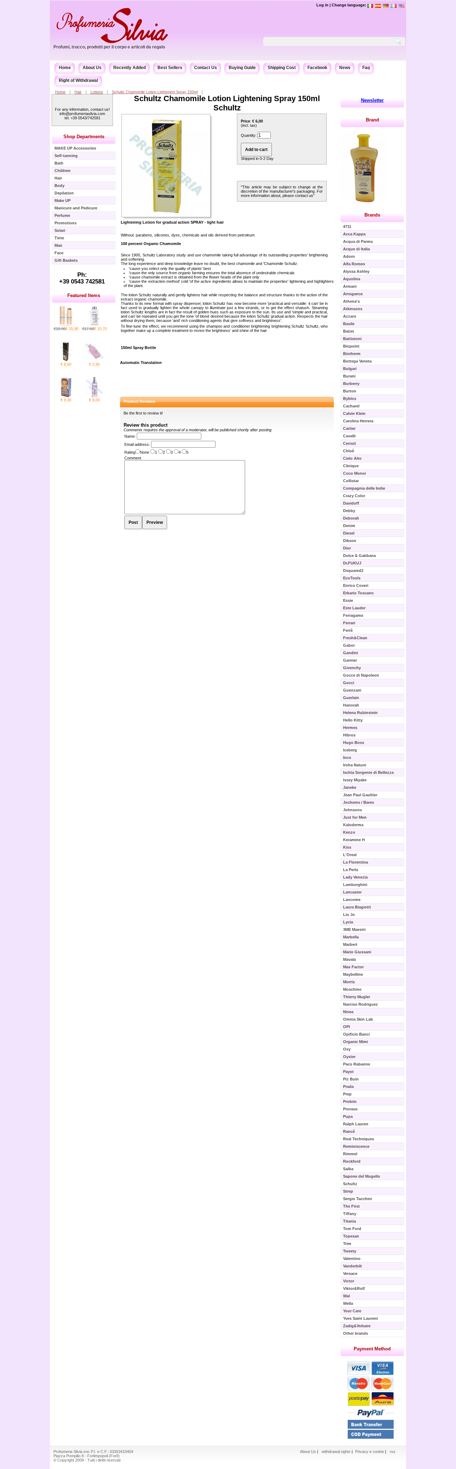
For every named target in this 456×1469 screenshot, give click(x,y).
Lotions (96, 92)
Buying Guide (242, 67)
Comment (132, 458)
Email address (136, 444)
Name (129, 436)
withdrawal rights (336, 1451)
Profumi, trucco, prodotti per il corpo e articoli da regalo (109, 47)
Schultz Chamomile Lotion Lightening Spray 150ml (155, 92)
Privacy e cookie (370, 1451)
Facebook (317, 67)
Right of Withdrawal (78, 80)
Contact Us (205, 67)
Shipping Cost (282, 67)
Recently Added (129, 67)
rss (392, 1451)
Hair (78, 92)
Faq (366, 67)
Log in (322, 5)
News (345, 67)
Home (65, 67)
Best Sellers (169, 67)
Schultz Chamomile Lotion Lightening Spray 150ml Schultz (227, 103)
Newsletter (372, 100)
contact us (304, 195)
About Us (92, 67)
